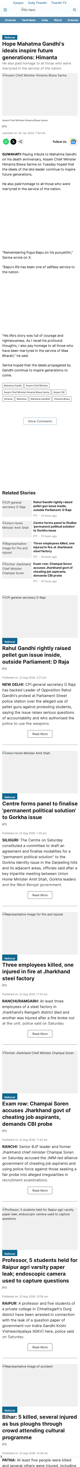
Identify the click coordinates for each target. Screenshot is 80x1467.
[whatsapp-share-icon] (6, 143)
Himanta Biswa (62, 398)
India (45, 20)
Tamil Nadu (29, 20)
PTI (4, 126)
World (58, 20)
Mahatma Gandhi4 (40, 398)
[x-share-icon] (13, 143)
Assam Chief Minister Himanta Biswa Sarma (26, 392)
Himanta (8, 398)
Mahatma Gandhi (13, 385)
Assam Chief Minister (37, 385)
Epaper (18, 2)
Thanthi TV (59, 2)
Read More (40, 734)
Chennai (10, 20)
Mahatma (22, 398)
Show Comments (40, 421)
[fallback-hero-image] (17, 508)
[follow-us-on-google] (73, 141)
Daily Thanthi (37, 2)
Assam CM (59, 392)
